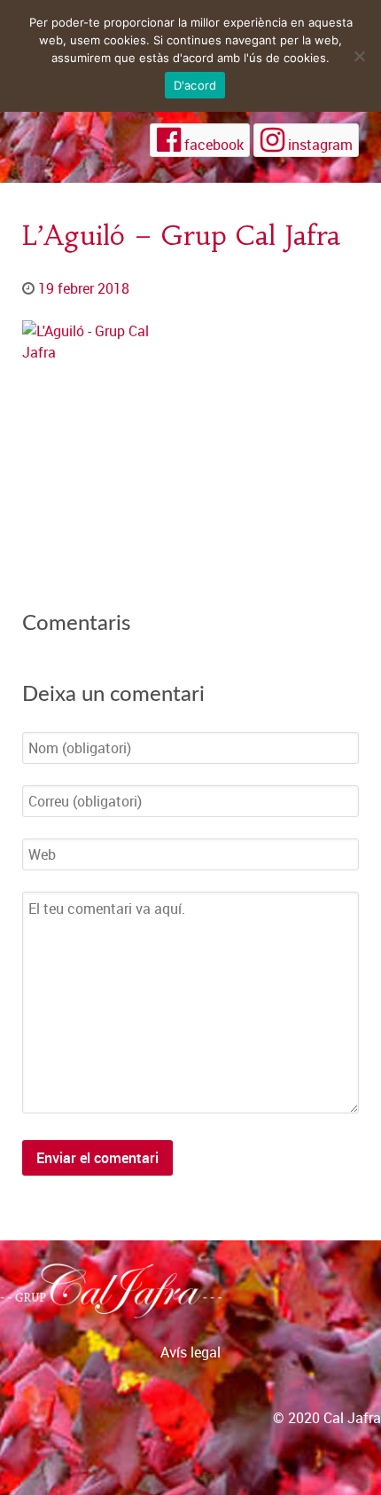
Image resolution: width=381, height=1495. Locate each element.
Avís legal (190, 1352)
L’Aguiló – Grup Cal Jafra (181, 235)
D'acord (195, 85)
